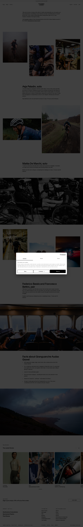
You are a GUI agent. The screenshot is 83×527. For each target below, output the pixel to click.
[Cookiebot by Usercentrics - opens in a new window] (61, 255)
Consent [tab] (24, 258)
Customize (41, 271)
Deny (25, 271)
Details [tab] (41, 258)
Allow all (57, 271)
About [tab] (58, 258)
